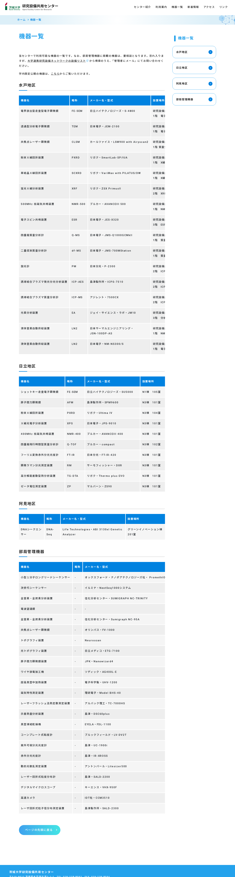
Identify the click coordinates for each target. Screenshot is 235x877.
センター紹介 (142, 7)
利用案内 (161, 7)
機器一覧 (177, 7)
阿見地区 (182, 83)
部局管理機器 (184, 99)
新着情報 (193, 7)
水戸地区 (182, 52)
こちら (55, 73)
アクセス (209, 7)
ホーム (21, 19)
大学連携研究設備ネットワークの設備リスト (57, 60)
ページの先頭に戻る (39, 830)
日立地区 (182, 67)
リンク (223, 7)
